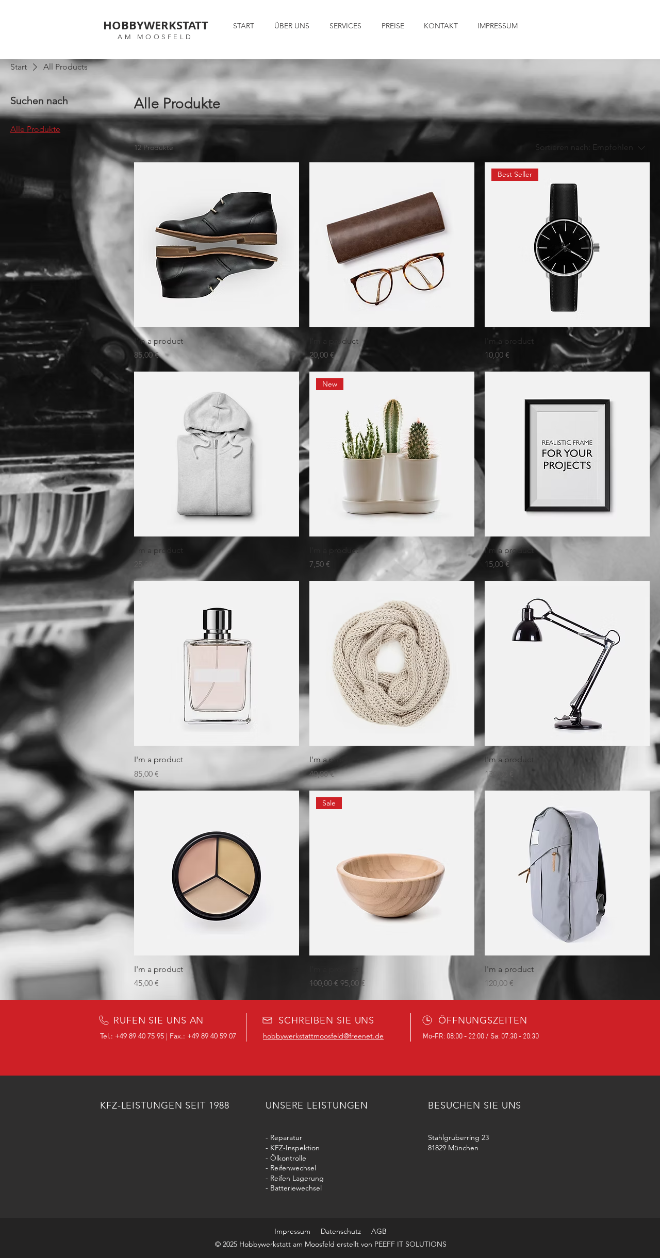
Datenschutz (341, 1231)
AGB (379, 1231)
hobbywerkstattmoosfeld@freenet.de (323, 1036)
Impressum (292, 1231)
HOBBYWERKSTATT (155, 25)
